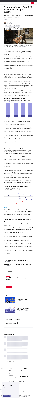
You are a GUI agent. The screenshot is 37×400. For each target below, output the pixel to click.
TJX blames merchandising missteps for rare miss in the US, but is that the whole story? (19, 323)
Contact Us (11, 373)
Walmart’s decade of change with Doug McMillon (24, 298)
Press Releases (11, 380)
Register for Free (7, 395)
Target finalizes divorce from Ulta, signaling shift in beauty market (19, 329)
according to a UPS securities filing (10, 85)
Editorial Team (11, 372)
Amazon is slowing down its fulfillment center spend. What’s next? (18, 264)
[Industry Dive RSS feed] (8, 372)
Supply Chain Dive (22, 383)
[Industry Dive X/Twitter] (6, 372)
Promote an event (22, 373)
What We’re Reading (12, 381)
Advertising (20, 370)
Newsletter (11, 375)
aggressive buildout (13, 177)
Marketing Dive (21, 381)
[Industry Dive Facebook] (4, 372)
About (10, 370)
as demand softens (28, 236)
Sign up (9, 286)
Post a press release (10, 361)
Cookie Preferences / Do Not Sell (23, 396)
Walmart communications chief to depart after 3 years (17, 326)
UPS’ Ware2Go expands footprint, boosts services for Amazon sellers (18, 260)
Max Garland (9, 22)
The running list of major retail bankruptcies (23, 308)
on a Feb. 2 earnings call (10, 212)
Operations (10, 271)
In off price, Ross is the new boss (13, 319)
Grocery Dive (21, 379)
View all (5, 361)
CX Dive (20, 378)
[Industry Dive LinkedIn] (1, 372)
